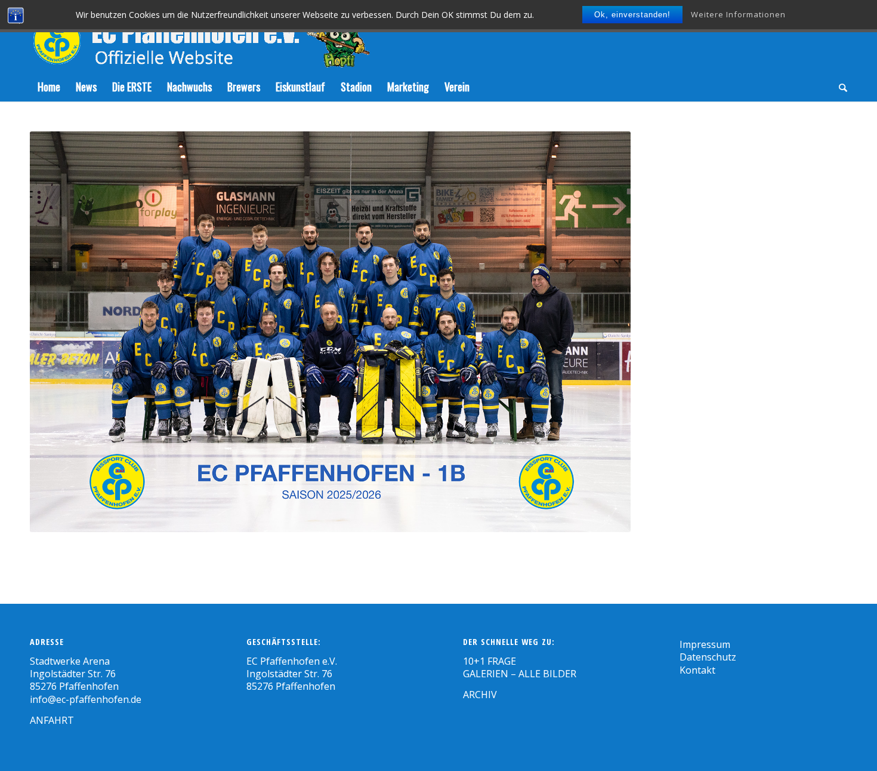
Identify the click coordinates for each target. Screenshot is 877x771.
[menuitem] (49, 87)
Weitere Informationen (738, 14)
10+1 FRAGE (489, 661)
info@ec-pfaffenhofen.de (85, 699)
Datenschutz (708, 657)
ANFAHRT (52, 720)
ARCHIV (480, 694)
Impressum (705, 644)
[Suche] (839, 87)
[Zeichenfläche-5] (200, 36)
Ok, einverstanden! (632, 14)
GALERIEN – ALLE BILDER (519, 673)
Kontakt (697, 670)
